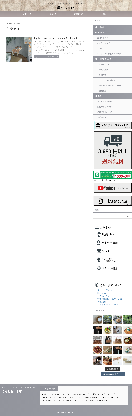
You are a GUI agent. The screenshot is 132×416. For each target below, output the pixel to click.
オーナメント (41, 44)
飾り (81, 44)
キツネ (70, 47)
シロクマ (37, 47)
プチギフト (51, 41)
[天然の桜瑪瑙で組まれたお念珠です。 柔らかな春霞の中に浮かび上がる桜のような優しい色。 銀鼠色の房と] (97, 330)
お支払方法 (102, 69)
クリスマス (59, 47)
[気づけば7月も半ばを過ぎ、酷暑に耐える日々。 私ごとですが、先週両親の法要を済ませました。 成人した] (117, 360)
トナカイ (51, 47)
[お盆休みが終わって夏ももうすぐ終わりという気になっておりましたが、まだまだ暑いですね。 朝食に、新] (107, 330)
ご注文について (79, 14)
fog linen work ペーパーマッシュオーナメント (56, 38)
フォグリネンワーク (54, 44)
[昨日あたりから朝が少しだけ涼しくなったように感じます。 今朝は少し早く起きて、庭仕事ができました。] (97, 340)
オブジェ (44, 47)
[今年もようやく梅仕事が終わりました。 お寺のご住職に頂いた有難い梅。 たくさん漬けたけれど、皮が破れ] (97, 350)
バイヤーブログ (103, 43)
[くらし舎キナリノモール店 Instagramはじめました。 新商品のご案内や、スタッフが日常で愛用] (97, 319)
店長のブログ (102, 38)
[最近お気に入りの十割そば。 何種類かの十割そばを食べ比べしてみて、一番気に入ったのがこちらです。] (117, 319)
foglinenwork (61, 41)
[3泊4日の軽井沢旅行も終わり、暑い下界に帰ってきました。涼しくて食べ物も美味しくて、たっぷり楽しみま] (107, 319)
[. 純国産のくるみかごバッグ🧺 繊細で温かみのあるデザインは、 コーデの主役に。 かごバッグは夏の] (97, 360)
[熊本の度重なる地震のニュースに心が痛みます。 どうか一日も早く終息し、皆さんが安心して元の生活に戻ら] (117, 350)
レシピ (100, 48)
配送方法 (101, 75)
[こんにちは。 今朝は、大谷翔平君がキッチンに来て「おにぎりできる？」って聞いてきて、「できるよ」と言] (117, 340)
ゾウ (65, 47)
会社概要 (101, 90)
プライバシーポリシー (107, 80)
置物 (77, 44)
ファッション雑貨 (104, 101)
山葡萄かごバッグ (104, 106)
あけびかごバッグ (104, 112)
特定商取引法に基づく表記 (109, 85)
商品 (104, 14)
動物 (68, 41)
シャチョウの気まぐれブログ (109, 53)
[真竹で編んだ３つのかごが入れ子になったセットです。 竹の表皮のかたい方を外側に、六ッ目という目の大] (107, 350)
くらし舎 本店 (13, 391)
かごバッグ (101, 117)
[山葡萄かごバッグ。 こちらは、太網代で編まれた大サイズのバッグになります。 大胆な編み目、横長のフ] (107, 340)
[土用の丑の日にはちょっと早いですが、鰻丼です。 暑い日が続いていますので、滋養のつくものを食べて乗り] (107, 360)
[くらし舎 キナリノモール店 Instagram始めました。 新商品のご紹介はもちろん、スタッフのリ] (117, 330)
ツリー (76, 41)
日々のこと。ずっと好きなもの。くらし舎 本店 (19, 387)
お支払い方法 (103, 295)
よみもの (53, 14)
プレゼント (71, 44)
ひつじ (63, 44)
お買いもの (27, 14)
